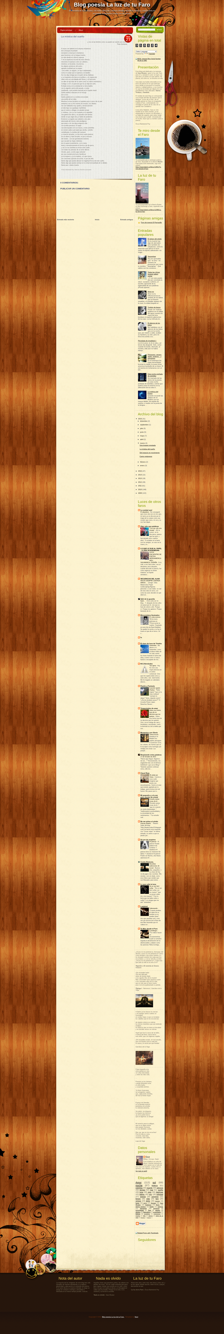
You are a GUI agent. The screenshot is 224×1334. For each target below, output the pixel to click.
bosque (153, 1203)
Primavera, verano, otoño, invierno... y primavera (155, 356)
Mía (144, 1216)
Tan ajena (152, 666)
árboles (138, 1212)
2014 (140, 475)
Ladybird (144, 906)
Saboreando (153, 908)
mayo (142, 436)
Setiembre (153, 645)
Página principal (66, 30)
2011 (140, 486)
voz (150, 1194)
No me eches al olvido (149, 821)
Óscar (148, 1157)
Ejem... (143, 601)
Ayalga (138, 1216)
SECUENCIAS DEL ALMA (150, 579)
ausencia (156, 1208)
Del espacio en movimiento (150, 453)
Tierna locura (154, 734)
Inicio (97, 220)
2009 (140, 493)
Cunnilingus (153, 931)
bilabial (149, 1217)
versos (138, 1201)
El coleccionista (155, 617)
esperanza (157, 1214)
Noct (136, 1317)
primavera (143, 1208)
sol (154, 1182)
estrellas (139, 1188)
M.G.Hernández (146, 664)
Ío (141, 637)
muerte (149, 1188)
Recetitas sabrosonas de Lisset (154, 866)
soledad (159, 1194)
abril (141, 439)
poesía (143, 1197)
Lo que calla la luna (148, 884)
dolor (148, 1201)
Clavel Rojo (145, 773)
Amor (139, 1182)
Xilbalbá (143, 1217)
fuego (137, 1203)
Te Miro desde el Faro (149, 929)
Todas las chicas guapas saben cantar (154, 274)
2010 (140, 489)
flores (158, 1205)
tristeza (155, 1186)
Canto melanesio (146, 456)
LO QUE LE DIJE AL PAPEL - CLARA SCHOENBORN (151, 549)
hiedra (152, 1207)
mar (151, 1190)
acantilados (157, 1212)
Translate (152, 54)
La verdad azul (146, 510)
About (81, 30)
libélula (138, 1214)
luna (141, 1192)
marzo (142, 443)
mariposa (148, 1205)
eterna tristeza (141, 1207)
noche (139, 1185)
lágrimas (159, 1192)
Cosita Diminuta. (147, 862)
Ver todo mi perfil (141, 1171)
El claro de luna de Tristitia (151, 643)
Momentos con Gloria (149, 733)
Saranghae (152, 256)
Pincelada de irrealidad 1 (147, 341)
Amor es (151, 292)
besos (138, 1199)
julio (141, 428)
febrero (142, 462)
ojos (149, 1192)
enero (142, 465)
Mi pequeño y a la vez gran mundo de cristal (149, 796)
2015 (140, 471)
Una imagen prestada (148, 445)
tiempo (142, 1190)
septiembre (144, 425)
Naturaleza (146, 1212)
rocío (145, 1203)
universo (155, 1197)
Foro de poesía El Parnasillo (151, 222)
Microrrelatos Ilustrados (149, 615)
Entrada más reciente (65, 220)
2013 (140, 478)
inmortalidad (140, 1210)
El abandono (144, 512)
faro (157, 1199)
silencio (160, 1188)
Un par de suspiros (148, 840)
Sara (149, 1210)
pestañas (147, 1214)
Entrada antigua (126, 220)
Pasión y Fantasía (147, 686)
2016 (140, 419)
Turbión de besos (154, 307)
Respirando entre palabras (151, 755)
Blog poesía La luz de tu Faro (113, 1317)
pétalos (157, 1210)
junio (142, 432)
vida (148, 1199)
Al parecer (153, 841)
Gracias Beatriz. (146, 823)
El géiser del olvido (155, 239)
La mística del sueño (147, 449)
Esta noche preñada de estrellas (155, 375)
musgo (157, 1201)
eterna (151, 1216)
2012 (140, 482)
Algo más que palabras (149, 526)
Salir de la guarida (147, 599)
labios (141, 1194)
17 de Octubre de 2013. (148, 757)
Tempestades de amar (149, 708)
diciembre (143, 421)
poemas (160, 1207)
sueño (160, 1190)
